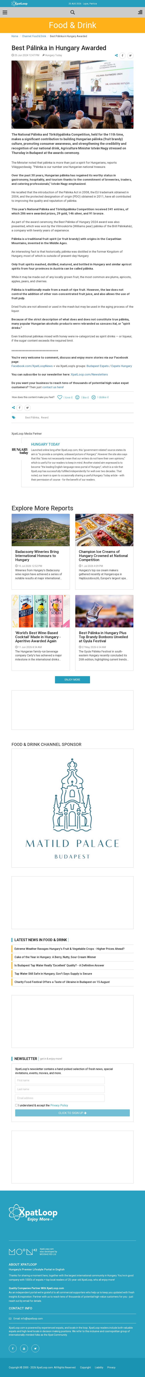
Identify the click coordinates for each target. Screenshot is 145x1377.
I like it (85, 397)
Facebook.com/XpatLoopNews (32, 366)
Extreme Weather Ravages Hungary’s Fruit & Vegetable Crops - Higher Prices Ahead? (69, 948)
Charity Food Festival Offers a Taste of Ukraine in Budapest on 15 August (62, 982)
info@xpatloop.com (32, 1318)
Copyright (85, 1367)
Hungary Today (45, 444)
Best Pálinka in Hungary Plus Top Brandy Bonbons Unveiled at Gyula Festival (103, 637)
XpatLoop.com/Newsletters (89, 374)
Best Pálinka (32, 417)
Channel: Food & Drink (34, 36)
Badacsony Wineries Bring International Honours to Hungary (37, 556)
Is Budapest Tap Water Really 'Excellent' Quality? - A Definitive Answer (59, 965)
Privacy (111, 1367)
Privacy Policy (59, 1105)
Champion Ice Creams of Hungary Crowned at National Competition (103, 556)
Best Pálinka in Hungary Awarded (58, 48)
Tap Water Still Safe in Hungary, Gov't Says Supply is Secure (53, 973)
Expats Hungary (121, 366)
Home (14, 36)
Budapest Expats (98, 366)
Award (44, 417)
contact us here (52, 387)
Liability (99, 1367)
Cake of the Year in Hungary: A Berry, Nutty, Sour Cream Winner (55, 957)
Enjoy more (72, 679)
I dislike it (103, 397)
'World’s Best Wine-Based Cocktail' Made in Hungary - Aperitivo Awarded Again (38, 637)
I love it (67, 397)
